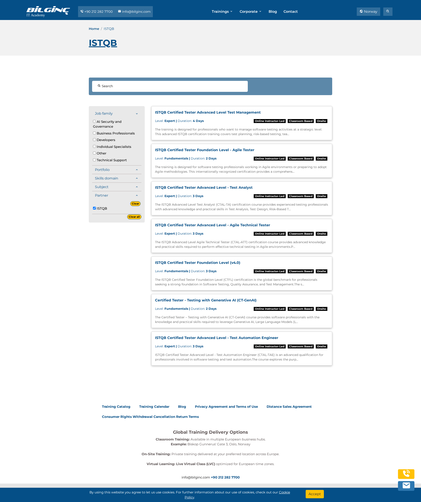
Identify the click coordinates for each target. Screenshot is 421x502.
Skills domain (106, 178)
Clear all (134, 216)
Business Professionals (115, 133)
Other (101, 153)
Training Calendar (154, 406)
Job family (104, 113)
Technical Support (111, 160)
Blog (273, 11)
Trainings (221, 11)
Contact (291, 11)
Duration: (179, 121)
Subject (102, 187)
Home (94, 29)
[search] (387, 11)
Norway (370, 11)
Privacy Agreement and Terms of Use (226, 406)
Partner (101, 195)
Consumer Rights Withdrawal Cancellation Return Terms (150, 417)
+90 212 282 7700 (99, 11)
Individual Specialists (113, 147)
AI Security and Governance (107, 124)
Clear (135, 203)
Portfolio (102, 170)
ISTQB (101, 208)
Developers (105, 140)
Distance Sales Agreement (289, 406)
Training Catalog (116, 406)
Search (107, 86)
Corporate (249, 11)
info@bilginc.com (136, 11)
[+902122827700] (406, 475)
